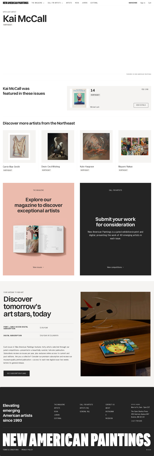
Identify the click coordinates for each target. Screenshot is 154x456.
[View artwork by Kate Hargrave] (96, 146)
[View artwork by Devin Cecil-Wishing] (57, 146)
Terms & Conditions (11, 449)
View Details (141, 105)
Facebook (109, 418)
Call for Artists (86, 404)
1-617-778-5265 (136, 421)
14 (92, 90)
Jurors (57, 415)
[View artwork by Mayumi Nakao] (134, 146)
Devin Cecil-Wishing (50, 167)
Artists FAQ (84, 408)
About (108, 408)
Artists (57, 408)
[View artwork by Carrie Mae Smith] (19, 146)
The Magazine (59, 404)
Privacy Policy (27, 449)
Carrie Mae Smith (11, 167)
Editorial (57, 418)
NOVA (56, 411)
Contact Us (110, 404)
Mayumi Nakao (125, 167)
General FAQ (84, 411)
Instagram (110, 411)
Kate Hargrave (87, 167)
